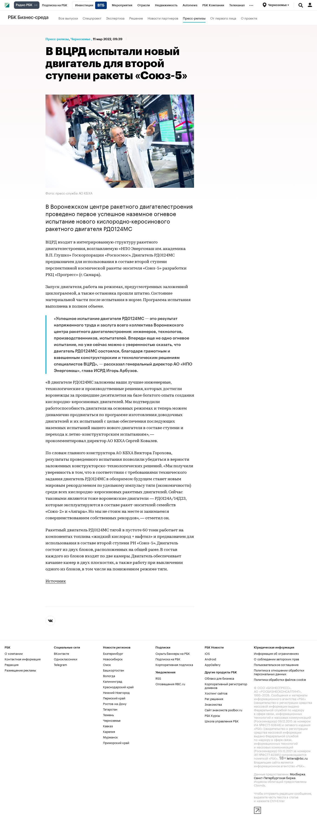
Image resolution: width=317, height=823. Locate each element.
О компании (14, 653)
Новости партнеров (163, 17)
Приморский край (116, 742)
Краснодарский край (118, 686)
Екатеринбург (113, 653)
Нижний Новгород (116, 692)
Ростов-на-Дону (114, 703)
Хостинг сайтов (216, 693)
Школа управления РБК (222, 720)
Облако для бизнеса (219, 678)
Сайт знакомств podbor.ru (223, 709)
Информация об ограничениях (276, 653)
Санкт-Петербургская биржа (274, 777)
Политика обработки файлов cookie (280, 679)
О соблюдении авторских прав (276, 658)
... (251, 4)
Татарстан (110, 709)
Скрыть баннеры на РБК (172, 653)
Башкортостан (113, 670)
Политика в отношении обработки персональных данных (279, 672)
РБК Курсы (212, 715)
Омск (107, 664)
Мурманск (110, 736)
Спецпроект (92, 17)
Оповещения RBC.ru (170, 683)
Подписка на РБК (167, 658)
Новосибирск (113, 658)
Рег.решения (214, 698)
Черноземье (80, 39)
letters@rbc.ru (297, 758)
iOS (207, 653)
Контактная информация (23, 658)
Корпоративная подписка (174, 664)
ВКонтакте (61, 653)
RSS (158, 678)
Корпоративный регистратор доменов (226, 685)
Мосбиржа (297, 773)
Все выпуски (68, 17)
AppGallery (212, 664)
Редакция (12, 664)
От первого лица (223, 17)
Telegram (60, 664)
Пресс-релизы (194, 17)
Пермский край (114, 697)
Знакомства (213, 704)
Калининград (112, 681)
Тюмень (108, 714)
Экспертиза (115, 17)
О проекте (249, 17)
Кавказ (108, 725)
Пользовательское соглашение (276, 664)
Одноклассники (65, 658)
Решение (136, 17)
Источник (55, 581)
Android (210, 658)
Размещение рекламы (20, 670)
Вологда (109, 675)
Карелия (109, 731)
